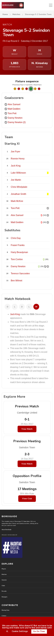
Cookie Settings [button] (20, 631)
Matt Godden (14, 109)
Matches (16, 14)
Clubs (3, 585)
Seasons (4, 580)
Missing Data (5, 610)
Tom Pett (12, 113)
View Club (27, 498)
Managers (4, 597)
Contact (4, 615)
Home (5, 14)
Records (4, 591)
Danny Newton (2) (17, 122)
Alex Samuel (14, 104)
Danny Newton (15, 118)
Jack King (15, 314)
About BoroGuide (6, 529)
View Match (27, 429)
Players (4, 569)
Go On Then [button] (39, 631)
